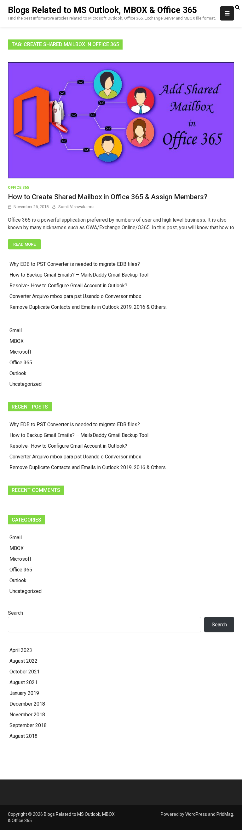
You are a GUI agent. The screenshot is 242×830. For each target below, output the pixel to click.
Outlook (17, 373)
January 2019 (24, 693)
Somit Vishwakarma (76, 206)
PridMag (224, 814)
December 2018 (27, 704)
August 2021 (23, 682)
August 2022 (23, 661)
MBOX (16, 341)
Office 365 (18, 187)
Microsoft (20, 352)
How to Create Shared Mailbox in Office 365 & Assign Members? (107, 197)
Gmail (15, 330)
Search (15, 613)
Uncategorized (25, 384)
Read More (24, 244)
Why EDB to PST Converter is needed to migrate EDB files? (74, 264)
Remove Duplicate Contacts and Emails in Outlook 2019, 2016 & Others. (88, 307)
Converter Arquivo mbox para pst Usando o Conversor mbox (75, 296)
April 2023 (20, 650)
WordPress (196, 814)
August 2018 (23, 736)
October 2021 (24, 672)
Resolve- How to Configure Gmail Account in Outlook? (68, 286)
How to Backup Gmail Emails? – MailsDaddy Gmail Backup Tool (78, 275)
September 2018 (28, 725)
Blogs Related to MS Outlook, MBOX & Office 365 (102, 10)
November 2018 (27, 715)
